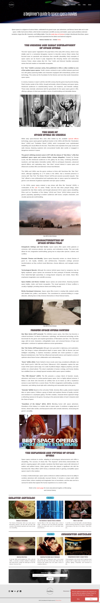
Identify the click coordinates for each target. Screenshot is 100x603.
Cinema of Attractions (22, 520)
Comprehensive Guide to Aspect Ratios (78, 557)
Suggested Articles (76, 534)
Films (84, 4)
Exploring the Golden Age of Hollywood (50, 557)
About (89, 4)
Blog (79, 4)
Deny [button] (78, 599)
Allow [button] (91, 599)
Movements (66, 4)
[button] (50, 432)
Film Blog (59, 39)
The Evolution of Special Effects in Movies (50, 520)
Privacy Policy (58, 600)
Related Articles (22, 497)
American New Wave (22, 557)
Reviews (73, 4)
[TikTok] (18, 591)
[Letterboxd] (15, 591)
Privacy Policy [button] (89, 595)
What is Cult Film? (78, 520)
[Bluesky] (12, 591)
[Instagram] (9, 591)
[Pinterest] (20, 591)
